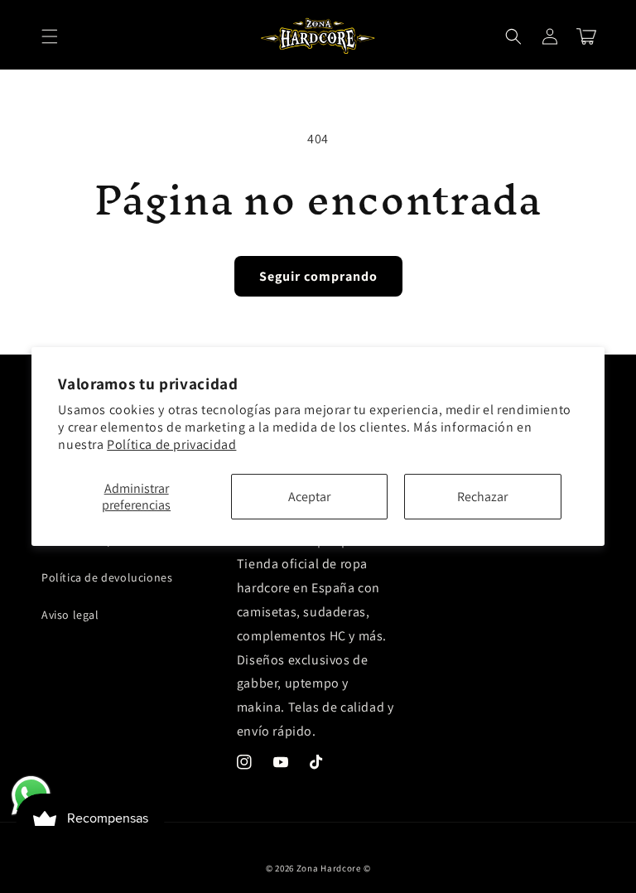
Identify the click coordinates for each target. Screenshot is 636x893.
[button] (49, 36)
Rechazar (482, 496)
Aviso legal (70, 614)
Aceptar (309, 496)
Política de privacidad (171, 444)
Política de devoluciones (106, 577)
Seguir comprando (318, 276)
